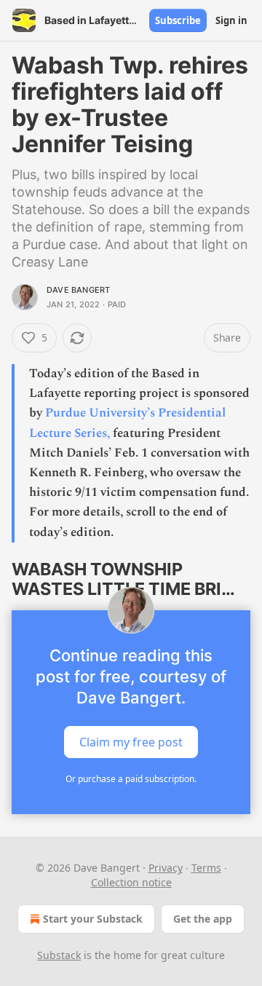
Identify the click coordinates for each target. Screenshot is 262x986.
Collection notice (131, 882)
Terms (206, 868)
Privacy (165, 868)
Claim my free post (131, 742)
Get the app (202, 919)
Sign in (231, 20)
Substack (59, 955)
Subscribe (178, 20)
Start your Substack (93, 919)
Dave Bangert (78, 290)
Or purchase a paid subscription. (131, 779)
